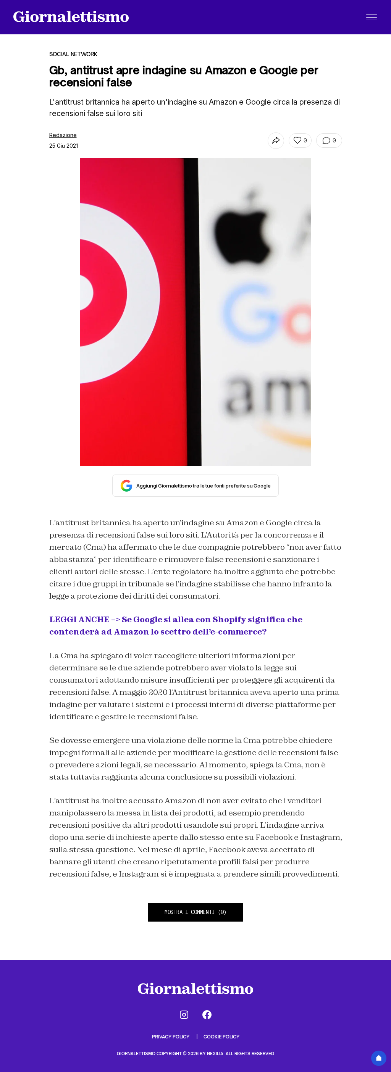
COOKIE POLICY (221, 1037)
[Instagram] (184, 1014)
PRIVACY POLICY (171, 1037)
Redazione (63, 135)
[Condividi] (276, 140)
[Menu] (371, 17)
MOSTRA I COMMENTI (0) (195, 912)
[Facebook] (207, 1014)
